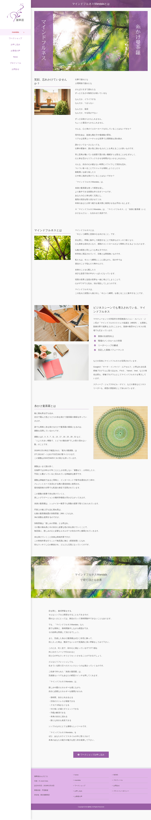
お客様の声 (78, 796)
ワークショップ (80, 785)
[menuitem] (15, 32)
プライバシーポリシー (121, 791)
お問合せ (116, 785)
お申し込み (78, 791)
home (76, 775)
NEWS (115, 775)
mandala (78, 780)
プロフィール (118, 780)
